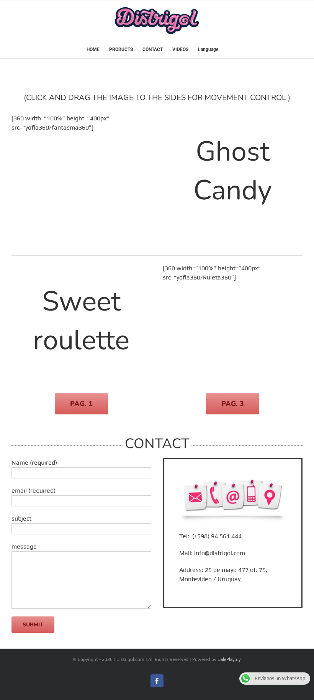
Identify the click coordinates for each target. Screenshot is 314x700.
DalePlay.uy (229, 659)
